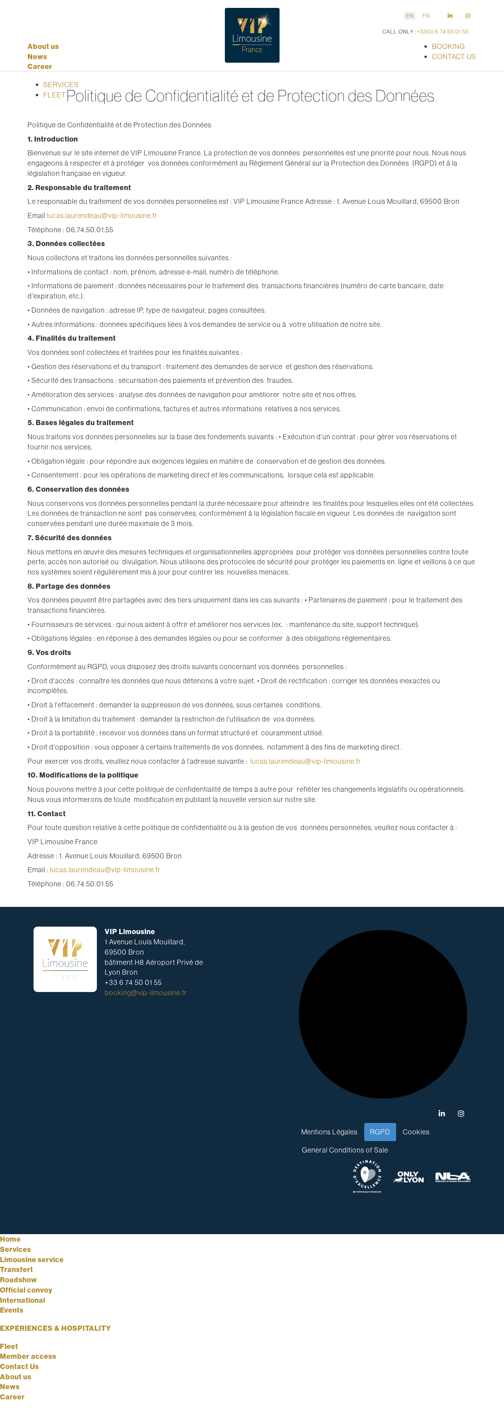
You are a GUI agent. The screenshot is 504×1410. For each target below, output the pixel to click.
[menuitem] (61, 84)
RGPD (380, 1131)
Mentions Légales (329, 1131)
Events (12, 1310)
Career (40, 66)
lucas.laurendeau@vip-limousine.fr (102, 215)
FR (426, 15)
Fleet (9, 1346)
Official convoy (26, 1289)
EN (409, 15)
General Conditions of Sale (345, 1149)
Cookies (416, 1131)
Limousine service (32, 1259)
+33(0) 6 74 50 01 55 (442, 31)
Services (15, 1249)
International (22, 1300)
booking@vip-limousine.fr (146, 992)
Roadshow (18, 1279)
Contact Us (19, 1366)
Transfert (16, 1269)
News (37, 56)
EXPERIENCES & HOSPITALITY (55, 1328)
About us (43, 46)
